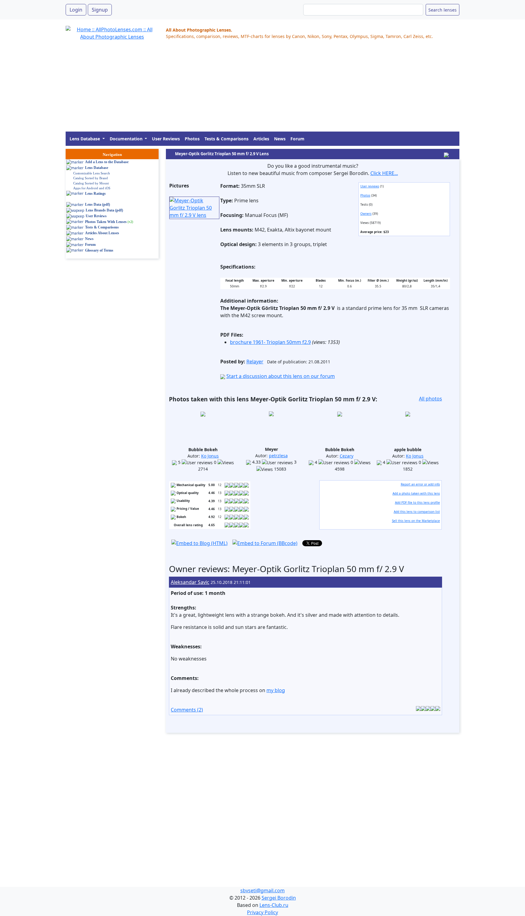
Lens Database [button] (85, 139)
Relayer (254, 361)
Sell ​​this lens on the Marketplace (416, 521)
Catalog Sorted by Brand (90, 178)
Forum (297, 139)
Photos (192, 139)
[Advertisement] (248, 89)
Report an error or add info (420, 484)
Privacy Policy (262, 912)
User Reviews (166, 139)
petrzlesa (278, 455)
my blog (275, 690)
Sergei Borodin (279, 897)
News (280, 139)
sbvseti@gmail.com (262, 890)
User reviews (369, 186)
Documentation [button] (127, 139)
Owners (366, 213)
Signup (100, 9)
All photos (430, 398)
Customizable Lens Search (91, 173)
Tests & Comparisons (226, 139)
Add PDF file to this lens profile (417, 502)
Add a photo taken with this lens (416, 493)
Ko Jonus (210, 456)
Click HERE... (384, 173)
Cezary (346, 456)
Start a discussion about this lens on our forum (280, 376)
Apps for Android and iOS (91, 188)
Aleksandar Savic (190, 582)
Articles (261, 139)
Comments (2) (187, 709)
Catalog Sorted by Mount (91, 183)
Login (76, 9)
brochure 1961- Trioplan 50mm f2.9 (270, 342)
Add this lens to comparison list (417, 511)
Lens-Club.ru (273, 905)
